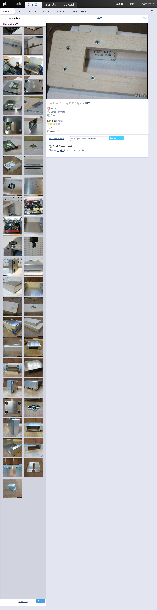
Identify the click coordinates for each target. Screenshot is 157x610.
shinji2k (83, 103)
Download (55, 115)
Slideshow (23, 601)
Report (53, 108)
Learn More (147, 4)
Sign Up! (50, 4)
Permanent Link (56, 138)
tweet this (116, 138)
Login (49, 127)
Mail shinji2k (79, 11)
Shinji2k (33, 4)
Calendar (31, 11)
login (60, 150)
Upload (68, 4)
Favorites (61, 11)
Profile (46, 11)
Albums (7, 11)
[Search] (152, 11)
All (19, 11)
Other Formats (57, 111)
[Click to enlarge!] (97, 61)
